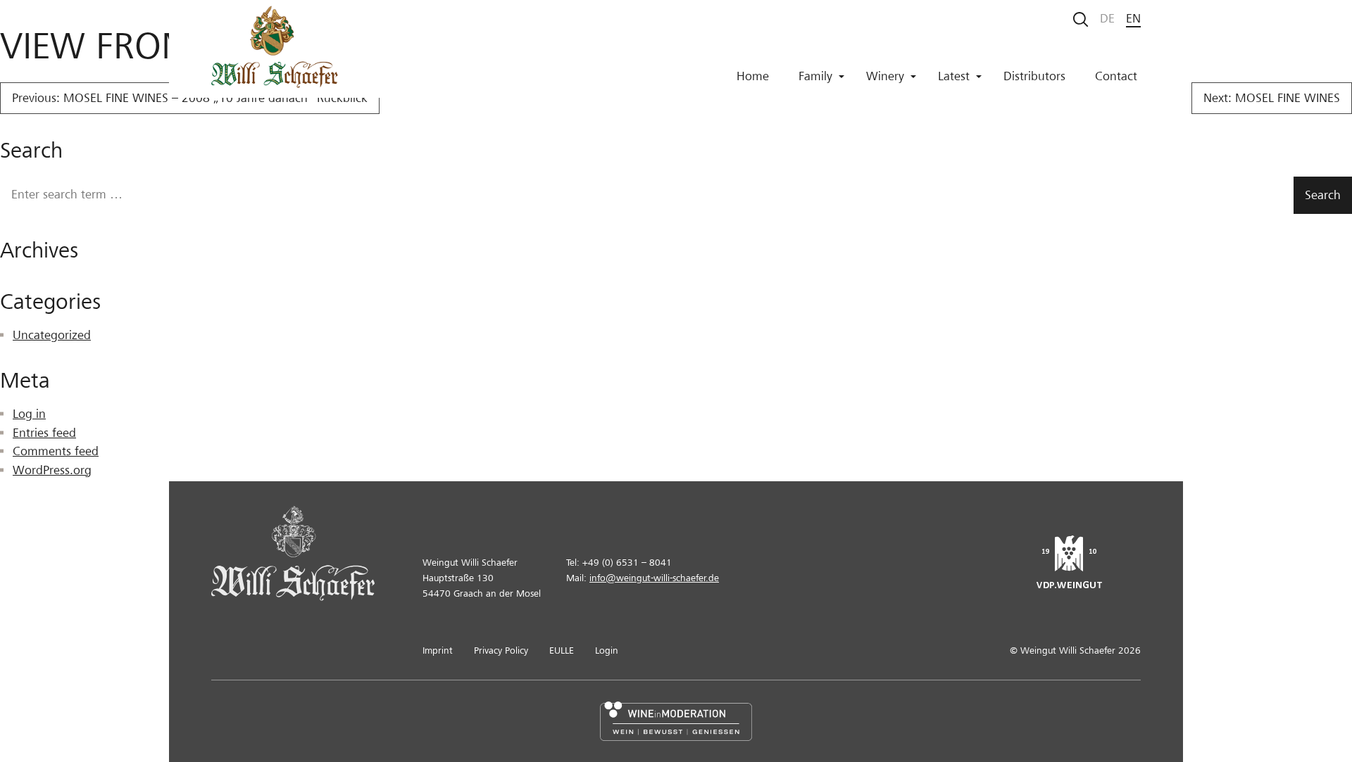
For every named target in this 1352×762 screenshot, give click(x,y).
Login (606, 650)
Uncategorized (52, 335)
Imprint (438, 650)
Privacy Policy (501, 650)
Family (815, 76)
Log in (29, 414)
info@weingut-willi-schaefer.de (654, 578)
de (1107, 18)
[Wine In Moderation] (676, 721)
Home (753, 76)
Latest (954, 76)
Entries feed (44, 433)
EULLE (561, 650)
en (1133, 18)
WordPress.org (52, 470)
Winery (885, 76)
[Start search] (1081, 19)
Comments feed (56, 451)
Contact (1116, 76)
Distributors (1034, 76)
